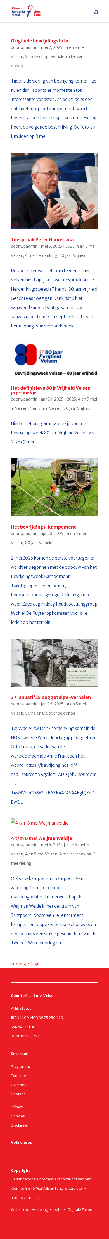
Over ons (18, 1085)
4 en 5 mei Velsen (45, 408)
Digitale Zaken (80, 1209)
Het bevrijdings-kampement (43, 527)
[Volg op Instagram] (26, 1150)
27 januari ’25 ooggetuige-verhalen (51, 697)
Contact (18, 1094)
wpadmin (28, 47)
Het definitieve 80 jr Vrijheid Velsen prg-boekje (51, 390)
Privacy (17, 1107)
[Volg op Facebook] (15, 1150)
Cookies (18, 1116)
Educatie (18, 1075)
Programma (21, 1066)
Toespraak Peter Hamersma (42, 239)
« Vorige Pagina (27, 963)
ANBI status (21, 1008)
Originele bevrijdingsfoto (39, 41)
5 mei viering (37, 56)
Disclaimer (20, 1125)
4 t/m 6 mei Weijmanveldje (41, 838)
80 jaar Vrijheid (72, 255)
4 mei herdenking (41, 255)
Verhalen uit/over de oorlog (50, 713)
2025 (70, 246)
